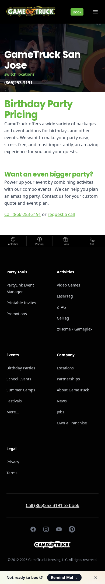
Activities (13, 244)
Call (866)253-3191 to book (52, 505)
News (62, 400)
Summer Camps (20, 389)
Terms (12, 472)
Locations (65, 367)
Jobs (60, 411)
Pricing (39, 244)
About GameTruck (73, 389)
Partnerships (68, 378)
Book (77, 11)
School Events (18, 378)
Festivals (14, 400)
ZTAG (61, 307)
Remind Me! (64, 577)
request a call (61, 214)
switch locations (19, 74)
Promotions (16, 313)
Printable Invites (21, 302)
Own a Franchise (72, 422)
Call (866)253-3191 (22, 214)
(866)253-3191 (18, 83)
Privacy (12, 461)
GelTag (63, 318)
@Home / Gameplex (74, 329)
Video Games (68, 285)
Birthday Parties (20, 367)
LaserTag (65, 296)
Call (92, 244)
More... (12, 411)
